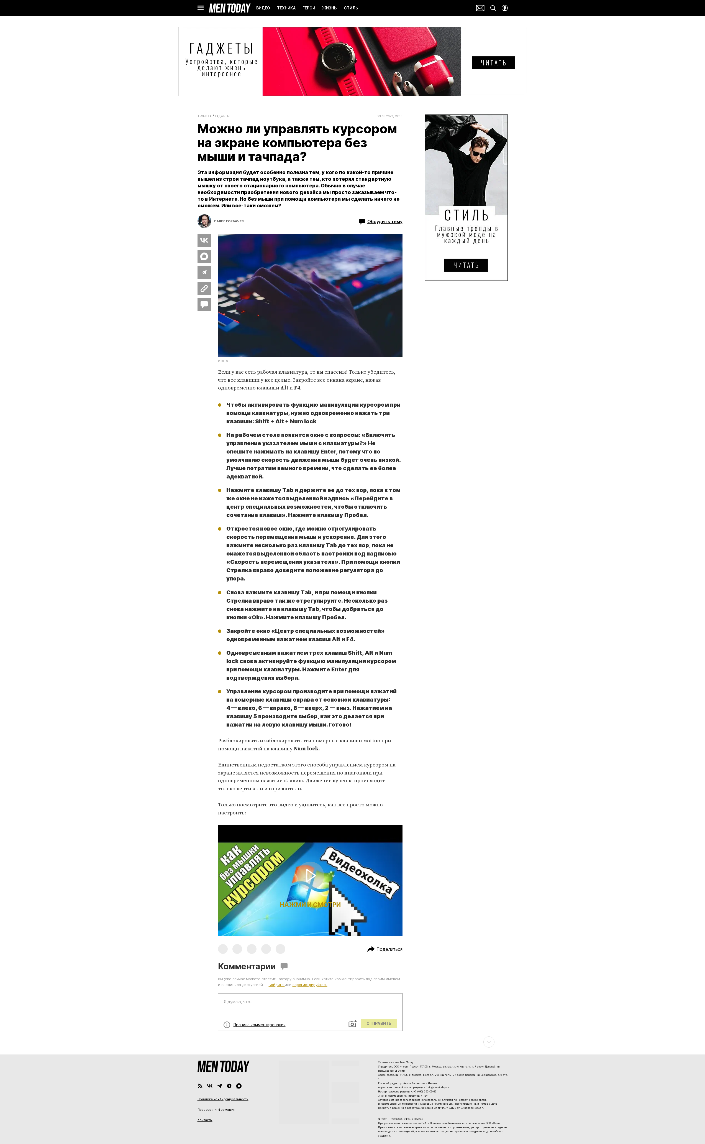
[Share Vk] (204, 240)
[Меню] (201, 8)
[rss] (200, 1086)
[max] (239, 1086)
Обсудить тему (385, 221)
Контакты (205, 1120)
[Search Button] (493, 8)
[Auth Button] (505, 8)
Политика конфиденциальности (223, 1099)
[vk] (209, 1086)
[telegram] (219, 1086)
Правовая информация (216, 1110)
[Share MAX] (204, 256)
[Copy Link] (204, 288)
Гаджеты (222, 116)
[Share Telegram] (204, 272)
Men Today (230, 8)
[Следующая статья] (353, 1042)
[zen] (229, 1086)
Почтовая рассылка (480, 8)
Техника (205, 116)
